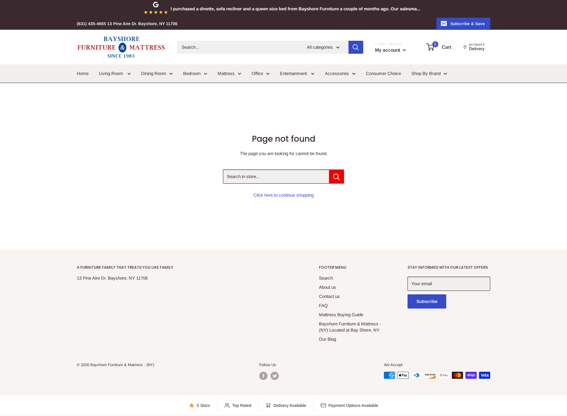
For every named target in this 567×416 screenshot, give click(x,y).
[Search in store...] (336, 176)
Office (257, 73)
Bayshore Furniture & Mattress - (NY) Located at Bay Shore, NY (350, 326)
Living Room (111, 73)
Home (83, 73)
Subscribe (426, 301)
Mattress (226, 73)
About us (327, 287)
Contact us (329, 296)
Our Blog (327, 339)
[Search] (355, 47)
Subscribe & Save (467, 23)
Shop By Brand (426, 73)
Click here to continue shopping (283, 195)
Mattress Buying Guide (341, 314)
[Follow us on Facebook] (263, 376)
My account (388, 50)
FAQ (323, 305)
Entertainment (294, 73)
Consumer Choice (383, 73)
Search (326, 277)
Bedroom (192, 73)
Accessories (337, 73)
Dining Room (153, 73)
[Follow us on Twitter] (275, 376)
